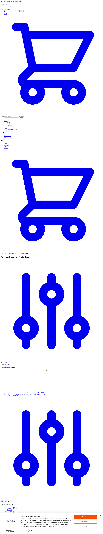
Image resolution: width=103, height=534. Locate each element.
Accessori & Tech (8, 507)
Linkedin (6, 146)
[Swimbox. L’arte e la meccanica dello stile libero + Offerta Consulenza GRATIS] (37, 392)
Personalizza (84, 521)
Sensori (9, 510)
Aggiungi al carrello (13, 395)
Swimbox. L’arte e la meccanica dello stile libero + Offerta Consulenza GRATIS (24, 394)
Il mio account (7, 136)
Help (5, 137)
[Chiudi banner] (100, 515)
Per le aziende (4, 6)
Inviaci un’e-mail (13, 6)
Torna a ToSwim (5, 4)
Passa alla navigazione (6, 1)
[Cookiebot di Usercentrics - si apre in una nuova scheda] (10, 531)
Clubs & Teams (8, 511)
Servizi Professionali (10, 253)
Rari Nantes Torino (12, 512)
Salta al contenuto (16, 1)
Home (2, 253)
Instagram (6, 145)
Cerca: (2, 11)
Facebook (6, 143)
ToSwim (6, 148)
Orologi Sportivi (11, 508)
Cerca (21, 11)
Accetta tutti (85, 517)
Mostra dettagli (25, 531)
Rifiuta (85, 526)
